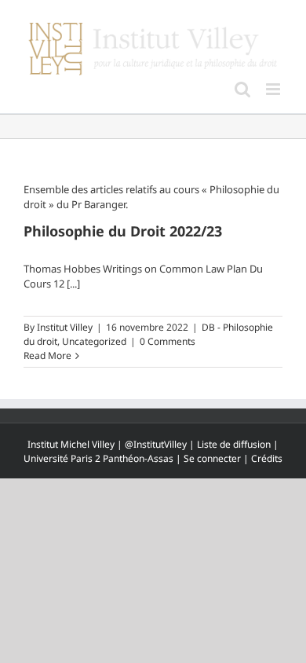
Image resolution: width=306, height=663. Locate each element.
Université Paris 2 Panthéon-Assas (98, 458)
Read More (47, 355)
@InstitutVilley (156, 444)
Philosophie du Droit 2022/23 (123, 231)
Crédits (266, 458)
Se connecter (212, 458)
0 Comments (167, 341)
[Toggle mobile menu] (274, 89)
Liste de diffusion (234, 444)
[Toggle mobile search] (242, 89)
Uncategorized (94, 341)
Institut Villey (65, 327)
